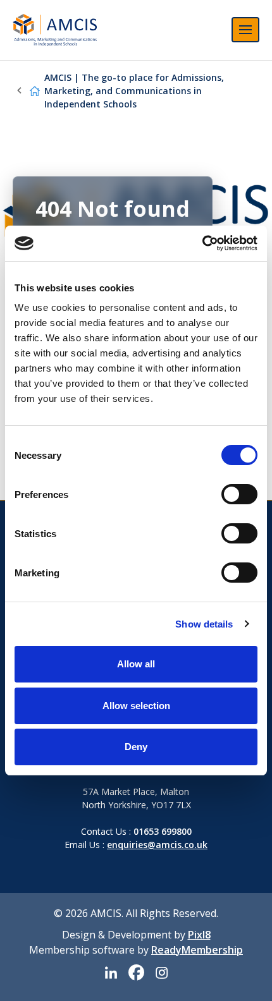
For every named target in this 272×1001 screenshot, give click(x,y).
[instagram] (161, 973)
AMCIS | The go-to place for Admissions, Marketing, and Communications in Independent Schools (134, 90)
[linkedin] (110, 973)
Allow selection (136, 705)
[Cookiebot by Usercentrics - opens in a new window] (202, 243)
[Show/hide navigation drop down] (245, 29)
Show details (204, 624)
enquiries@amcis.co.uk (157, 845)
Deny (136, 746)
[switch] (239, 494)
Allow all (136, 663)
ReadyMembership (197, 950)
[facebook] (136, 973)
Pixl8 (199, 935)
